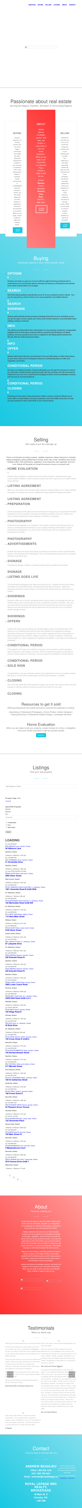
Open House (11, 827)
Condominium (11, 822)
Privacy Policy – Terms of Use (67, 1478)
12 (6, 801)
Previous (10, 1374)
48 (10, 801)
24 (8, 801)
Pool (8, 825)
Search (8, 832)
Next (72, 1374)
